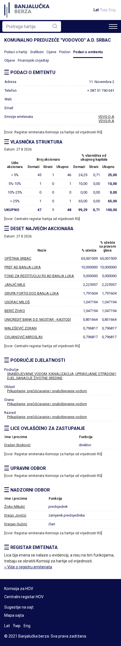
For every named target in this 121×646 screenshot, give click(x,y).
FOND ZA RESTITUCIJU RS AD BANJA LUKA (39, 276)
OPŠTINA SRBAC (18, 258)
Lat (96, 10)
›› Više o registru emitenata (28, 567)
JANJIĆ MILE (15, 284)
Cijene (51, 52)
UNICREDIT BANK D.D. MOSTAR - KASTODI (38, 319)
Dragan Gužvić (15, 524)
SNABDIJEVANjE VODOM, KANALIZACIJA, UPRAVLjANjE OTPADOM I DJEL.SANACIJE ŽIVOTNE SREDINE (61, 376)
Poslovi (64, 52)
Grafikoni (37, 52)
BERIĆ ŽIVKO (15, 311)
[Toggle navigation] (113, 26)
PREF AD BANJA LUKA (23, 267)
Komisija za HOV (18, 588)
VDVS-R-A (106, 121)
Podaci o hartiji (15, 52)
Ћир (103, 10)
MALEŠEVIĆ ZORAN (21, 328)
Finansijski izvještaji (33, 60)
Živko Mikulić (14, 506)
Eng (112, 10)
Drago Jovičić (15, 515)
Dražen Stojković (17, 445)
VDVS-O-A (106, 117)
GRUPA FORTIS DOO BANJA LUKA (32, 293)
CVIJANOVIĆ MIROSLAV (24, 337)
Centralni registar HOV (24, 597)
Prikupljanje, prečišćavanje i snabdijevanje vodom (47, 391)
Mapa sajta (14, 615)
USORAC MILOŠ (17, 302)
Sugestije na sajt (18, 607)
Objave (9, 60)
